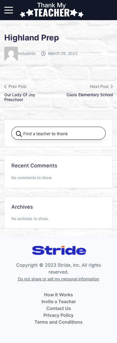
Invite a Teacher (58, 301)
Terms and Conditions (58, 322)
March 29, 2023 (63, 53)
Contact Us (58, 308)
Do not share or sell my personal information (58, 278)
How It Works (58, 294)
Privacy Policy (58, 315)
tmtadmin (26, 53)
